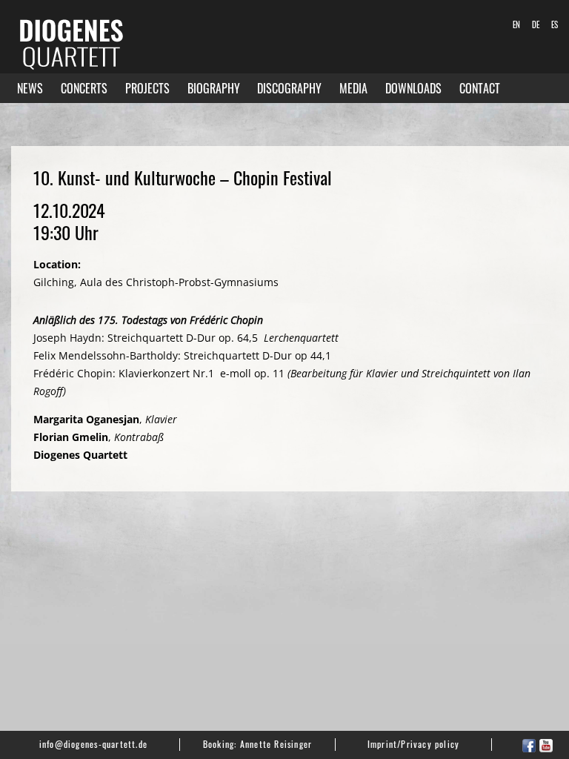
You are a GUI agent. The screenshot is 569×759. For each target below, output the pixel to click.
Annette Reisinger (276, 744)
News (30, 88)
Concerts (84, 88)
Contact (479, 88)
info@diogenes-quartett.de (93, 744)
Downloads (413, 88)
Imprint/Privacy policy (413, 744)
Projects (147, 88)
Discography (289, 88)
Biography (213, 88)
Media (353, 88)
